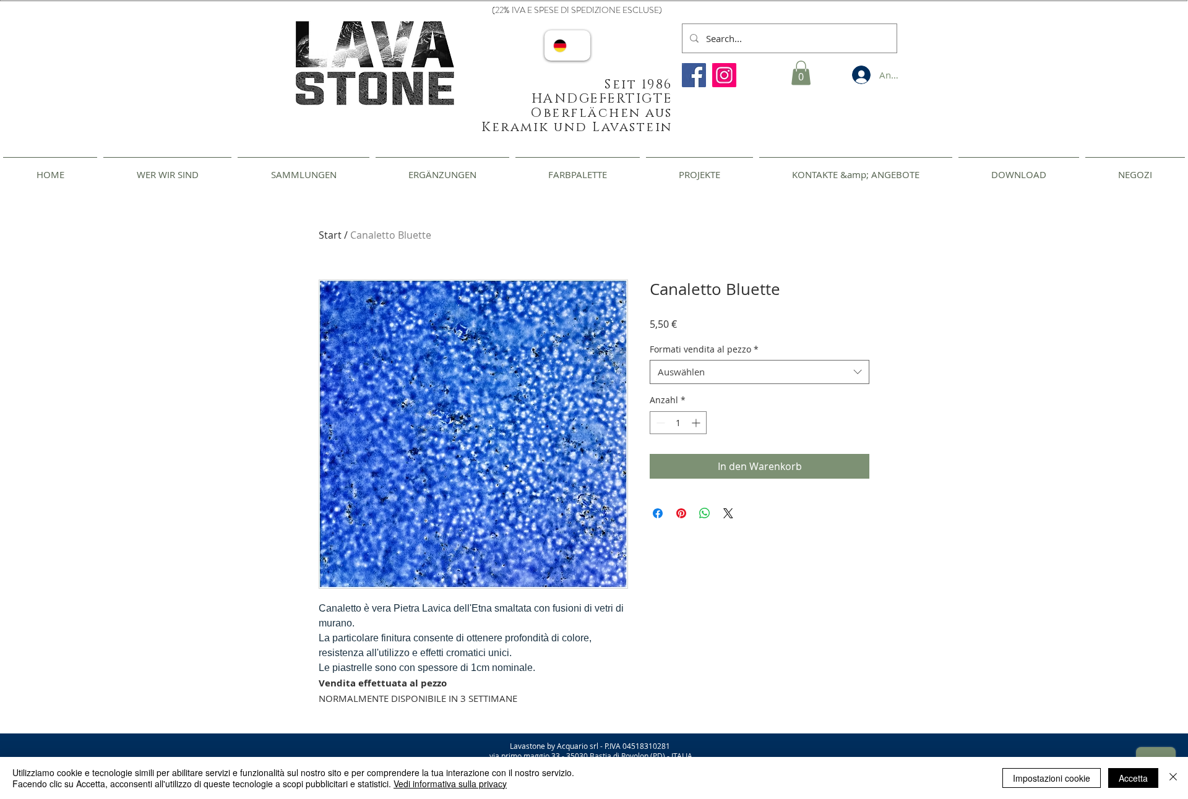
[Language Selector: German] (567, 45)
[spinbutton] (678, 423)
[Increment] (697, 423)
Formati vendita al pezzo (704, 349)
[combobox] (759, 372)
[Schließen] (1173, 778)
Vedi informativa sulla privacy (450, 783)
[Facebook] (694, 75)
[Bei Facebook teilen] (657, 513)
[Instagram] (724, 75)
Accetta (1133, 778)
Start (330, 235)
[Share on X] (728, 513)
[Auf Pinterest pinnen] (681, 513)
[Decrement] (659, 423)
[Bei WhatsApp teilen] (704, 513)
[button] (801, 73)
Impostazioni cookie (1051, 778)
